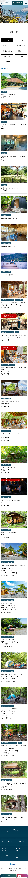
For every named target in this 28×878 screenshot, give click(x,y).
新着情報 (3, 853)
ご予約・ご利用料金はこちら (8, 876)
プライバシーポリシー (16, 868)
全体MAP (3, 68)
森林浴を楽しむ (21, 51)
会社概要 (9, 868)
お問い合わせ (17, 857)
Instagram (23, 876)
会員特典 (3, 857)
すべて (7, 40)
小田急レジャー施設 (13, 870)
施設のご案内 (4, 848)
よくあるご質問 (5, 855)
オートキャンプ (7, 45)
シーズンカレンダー (18, 850)
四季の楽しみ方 (5, 850)
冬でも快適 (7, 56)
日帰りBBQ (7, 61)
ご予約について (18, 855)
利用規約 (24, 868)
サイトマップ (2, 868)
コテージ (20, 40)
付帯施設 (20, 56)
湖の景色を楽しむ (7, 51)
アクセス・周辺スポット (19, 852)
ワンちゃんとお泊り (20, 45)
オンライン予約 (18, 853)
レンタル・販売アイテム (6, 852)
